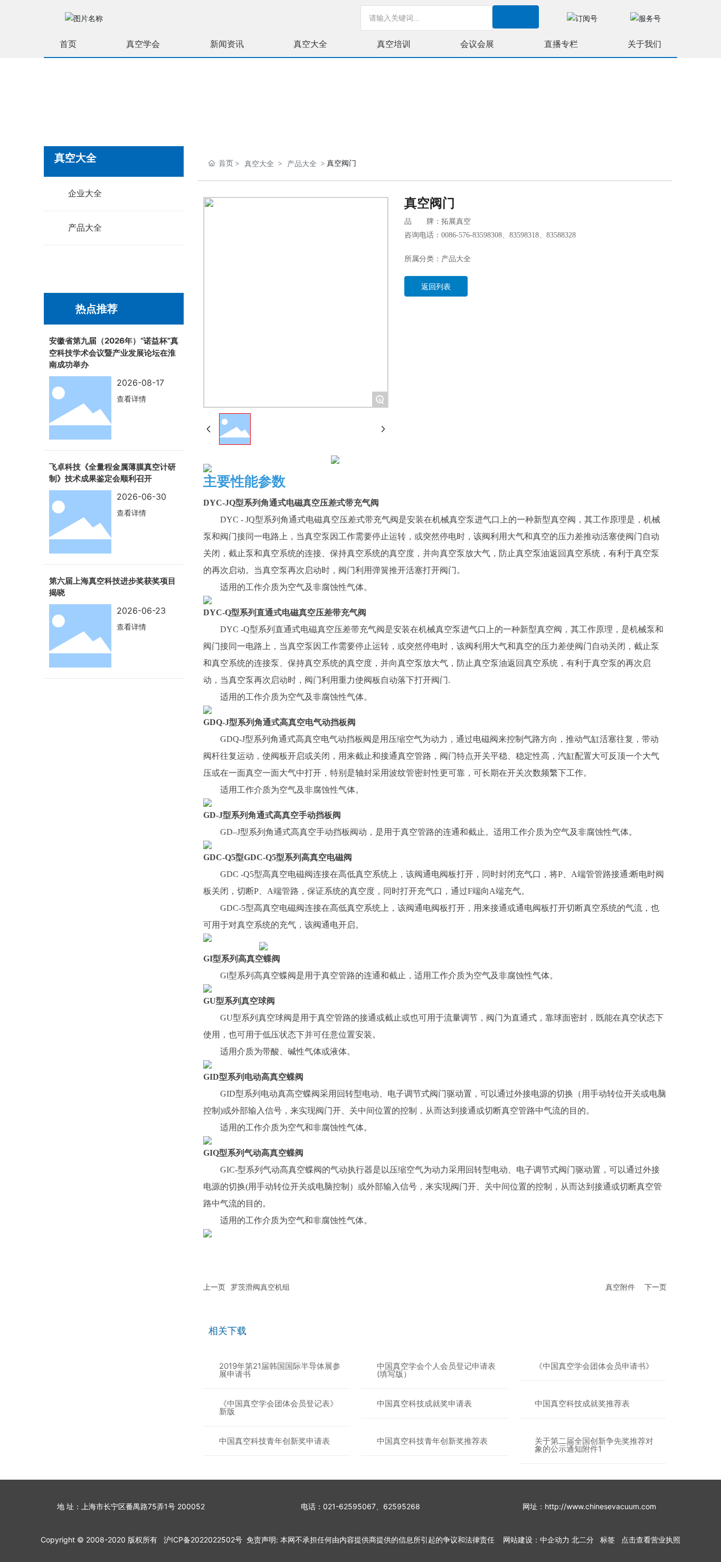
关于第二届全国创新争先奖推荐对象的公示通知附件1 (594, 1445)
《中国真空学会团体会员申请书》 (594, 1366)
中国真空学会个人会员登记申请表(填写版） (436, 1370)
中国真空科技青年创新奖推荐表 (432, 1441)
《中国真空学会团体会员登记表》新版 (278, 1407)
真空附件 (620, 1286)
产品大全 (302, 163)
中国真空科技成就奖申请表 (424, 1403)
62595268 (401, 1506)
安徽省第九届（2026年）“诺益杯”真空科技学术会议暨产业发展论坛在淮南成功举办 (113, 352)
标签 (607, 1539)
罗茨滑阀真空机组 (260, 1286)
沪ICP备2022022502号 (203, 1539)
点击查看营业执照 (650, 1539)
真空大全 (259, 163)
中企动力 (555, 1539)
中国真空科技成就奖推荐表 (582, 1403)
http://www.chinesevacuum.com (600, 1506)
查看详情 (131, 398)
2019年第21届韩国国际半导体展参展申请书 (279, 1370)
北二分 (583, 1539)
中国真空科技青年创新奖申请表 (274, 1441)
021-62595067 (349, 1506)
